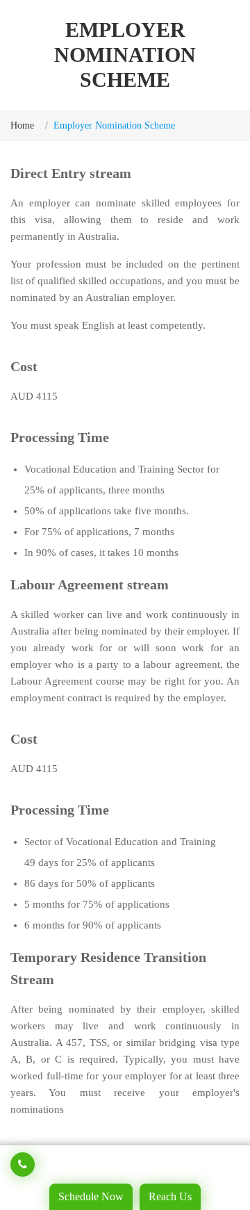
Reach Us (170, 1196)
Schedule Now (91, 1196)
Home (22, 125)
